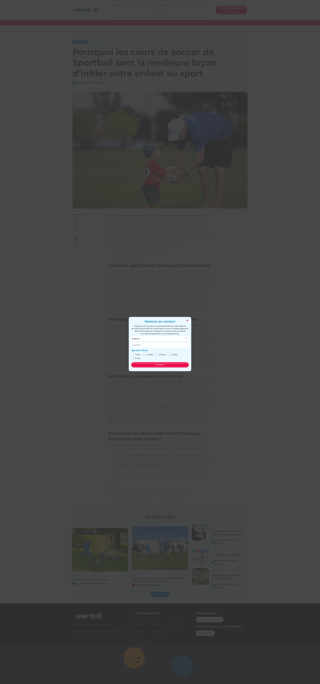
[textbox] (157, 338)
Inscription (160, 364)
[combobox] (160, 338)
